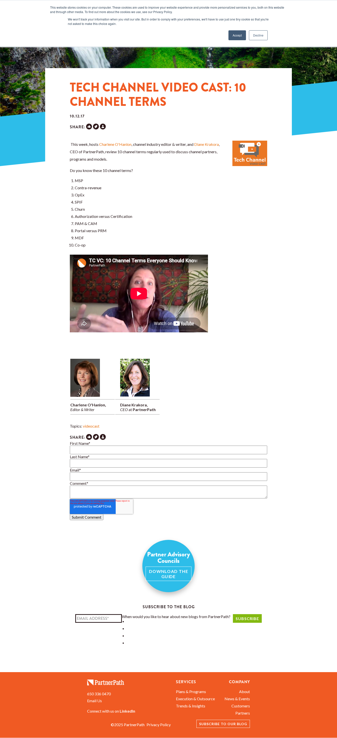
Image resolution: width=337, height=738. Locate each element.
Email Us (94, 700)
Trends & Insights (190, 705)
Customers (240, 705)
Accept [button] (237, 35)
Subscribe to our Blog (223, 724)
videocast (91, 426)
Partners (242, 713)
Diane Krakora (206, 144)
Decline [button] (258, 35)
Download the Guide (168, 574)
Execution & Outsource (195, 698)
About (244, 691)
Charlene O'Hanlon (115, 144)
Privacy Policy (159, 724)
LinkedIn (127, 711)
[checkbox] (176, 632)
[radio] (178, 621)
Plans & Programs (191, 691)
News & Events (237, 698)
